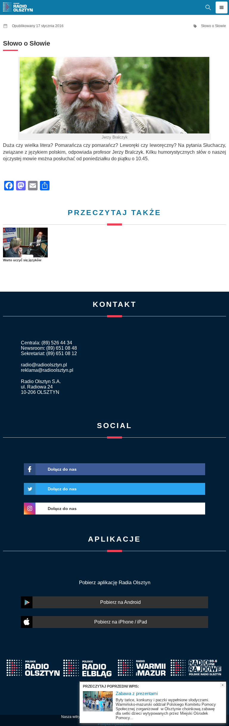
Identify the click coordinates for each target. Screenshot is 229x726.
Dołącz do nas (62, 469)
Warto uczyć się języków (22, 260)
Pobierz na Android (120, 602)
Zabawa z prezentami (137, 693)
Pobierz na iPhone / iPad (120, 621)
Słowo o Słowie (213, 26)
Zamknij (223, 685)
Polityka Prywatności (114, 724)
